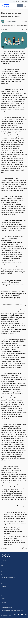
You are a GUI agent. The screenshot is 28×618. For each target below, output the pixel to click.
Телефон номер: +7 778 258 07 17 (7, 604)
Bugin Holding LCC (6, 615)
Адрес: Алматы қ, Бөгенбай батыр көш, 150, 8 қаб (7, 610)
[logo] (5, 5)
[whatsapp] (18, 615)
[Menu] (25, 5)
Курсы (2, 562)
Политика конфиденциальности (7, 577)
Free (2, 589)
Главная (3, 25)
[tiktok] (26, 615)
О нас (2, 595)
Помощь (3, 598)
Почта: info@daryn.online (6, 607)
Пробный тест (4, 568)
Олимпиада (4, 586)
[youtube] (22, 615)
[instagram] (15, 615)
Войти (20, 5)
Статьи (2, 580)
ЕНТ (2, 565)
